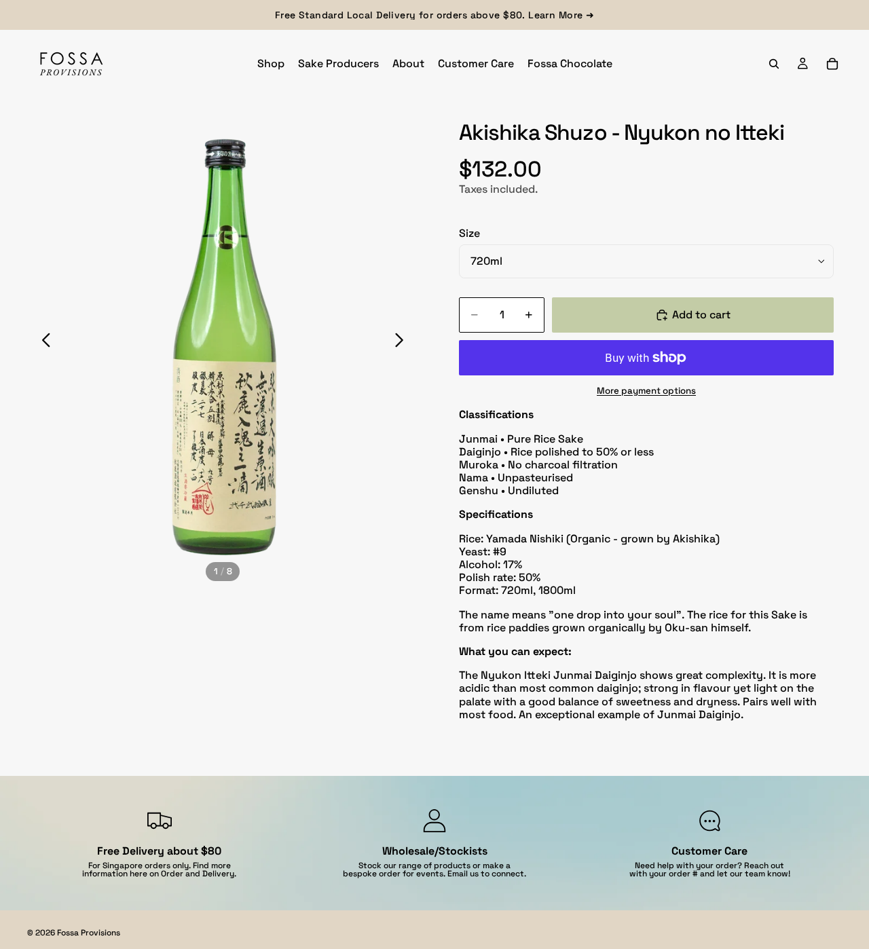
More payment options (646, 390)
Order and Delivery (197, 873)
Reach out (764, 865)
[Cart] (832, 64)
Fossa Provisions (88, 932)
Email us (463, 873)
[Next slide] (403, 342)
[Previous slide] (42, 342)
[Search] (774, 64)
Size (469, 233)
